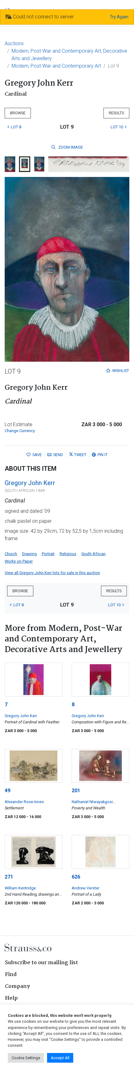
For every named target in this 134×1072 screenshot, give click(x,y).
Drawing (29, 553)
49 (7, 790)
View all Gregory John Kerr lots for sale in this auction (52, 572)
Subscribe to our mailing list (41, 963)
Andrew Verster (85, 888)
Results (116, 113)
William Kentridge (20, 888)
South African (93, 553)
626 (76, 877)
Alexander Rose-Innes (24, 801)
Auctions (14, 43)
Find (11, 974)
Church (11, 553)
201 (76, 790)
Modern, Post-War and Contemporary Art (56, 66)
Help (11, 998)
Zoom (70, 147)
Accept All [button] (60, 1057)
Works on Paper (19, 561)
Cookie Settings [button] (26, 1057)
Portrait (48, 553)
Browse (18, 113)
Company (17, 986)
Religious (68, 553)
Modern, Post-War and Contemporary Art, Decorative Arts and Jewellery (69, 54)
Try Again (119, 16)
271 (9, 877)
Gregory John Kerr (30, 483)
